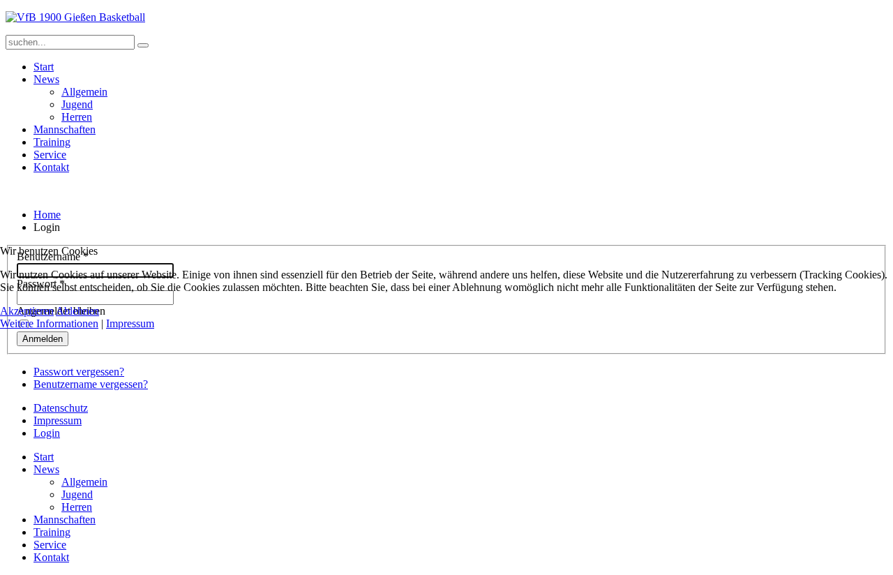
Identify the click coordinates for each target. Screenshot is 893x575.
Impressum (130, 323)
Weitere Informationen (49, 323)
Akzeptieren (27, 311)
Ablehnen (77, 311)
